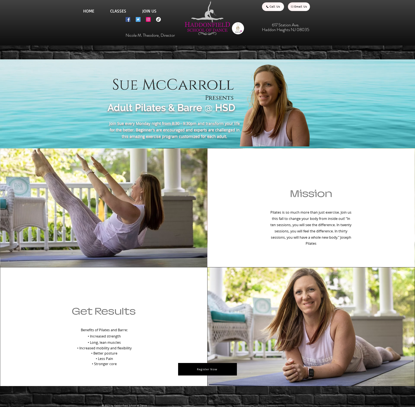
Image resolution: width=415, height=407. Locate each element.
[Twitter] (138, 19)
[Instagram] (148, 19)
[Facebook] (128, 19)
